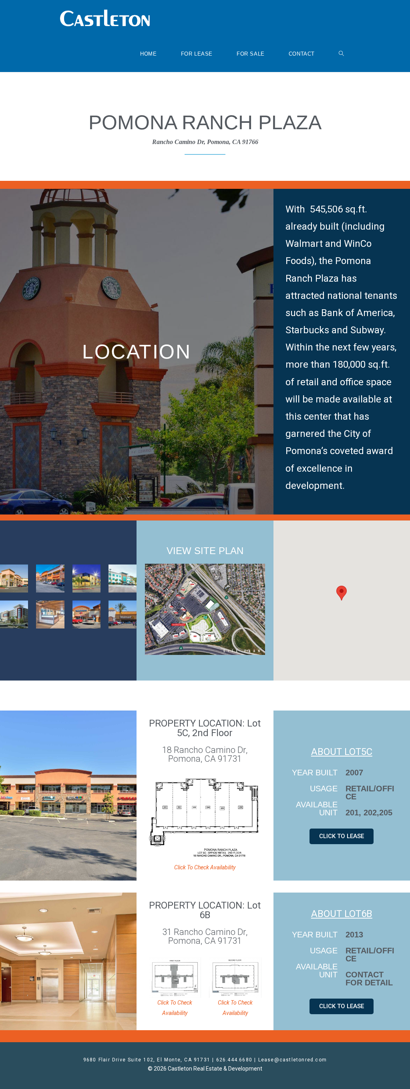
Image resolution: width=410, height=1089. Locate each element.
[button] (341, 593)
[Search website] (341, 54)
